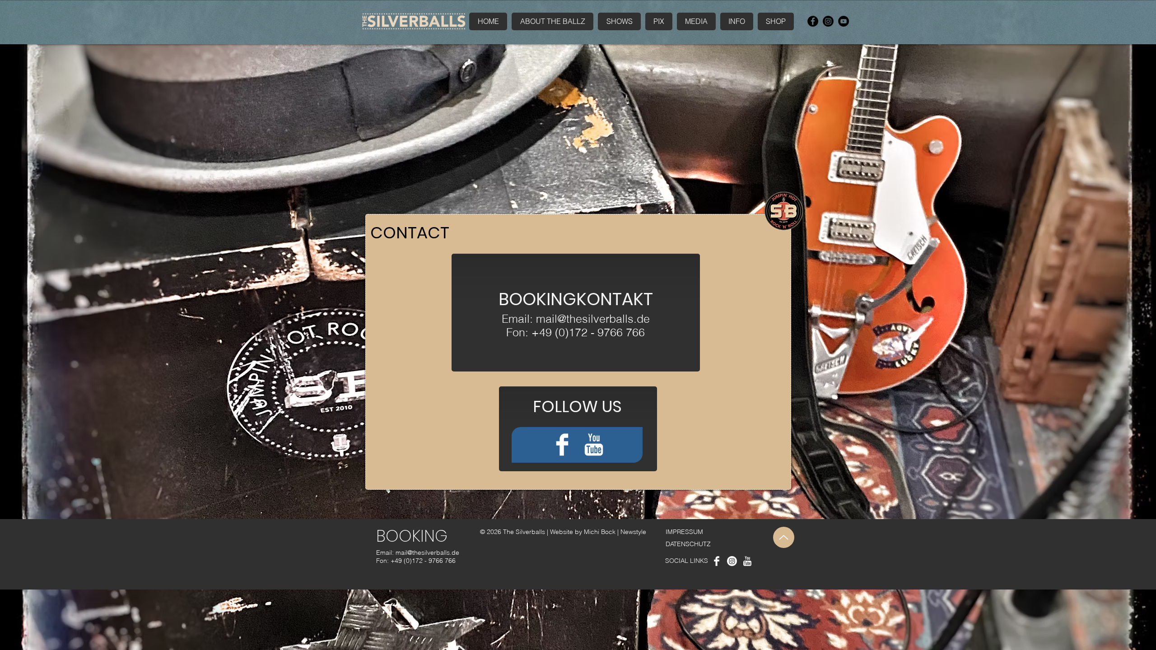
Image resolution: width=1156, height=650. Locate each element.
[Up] (783, 537)
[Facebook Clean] (562, 444)
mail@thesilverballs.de (593, 318)
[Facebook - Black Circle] (812, 21)
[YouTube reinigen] (594, 444)
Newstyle (633, 532)
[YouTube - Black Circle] (843, 21)
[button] (696, 21)
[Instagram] (828, 21)
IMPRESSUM (684, 532)
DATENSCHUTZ (688, 544)
